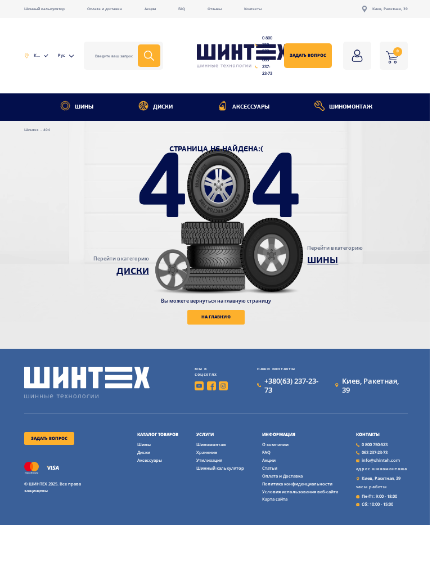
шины (322, 261)
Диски (163, 107)
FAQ (181, 8)
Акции (150, 8)
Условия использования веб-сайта (300, 491)
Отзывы (215, 8)
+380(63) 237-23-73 (291, 385)
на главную (216, 317)
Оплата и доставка (104, 8)
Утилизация (209, 460)
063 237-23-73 (267, 66)
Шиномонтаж (350, 107)
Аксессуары (250, 107)
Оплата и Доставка (282, 476)
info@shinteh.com (381, 460)
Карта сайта (274, 499)
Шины (84, 107)
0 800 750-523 (267, 44)
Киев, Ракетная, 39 (390, 8)
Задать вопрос (308, 55)
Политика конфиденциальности (297, 484)
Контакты (253, 8)
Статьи (269, 468)
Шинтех (32, 129)
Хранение (206, 452)
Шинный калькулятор (44, 8)
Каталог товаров (157, 434)
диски (132, 271)
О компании (275, 444)
